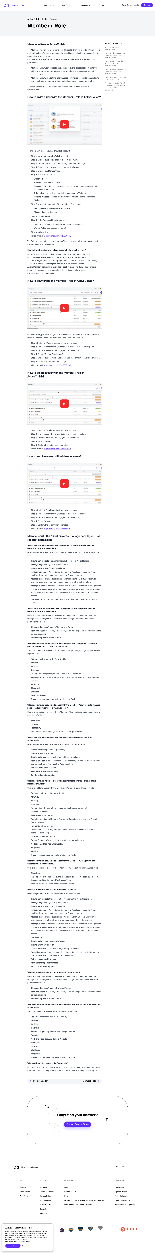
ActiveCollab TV (70, 1192)
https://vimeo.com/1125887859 (57, 449)
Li (128, 1166)
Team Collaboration (123, 1196)
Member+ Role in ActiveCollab (112, 49)
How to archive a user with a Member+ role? (115, 79)
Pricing (101, 5)
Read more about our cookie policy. (17, 1241)
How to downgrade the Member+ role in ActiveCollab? (114, 64)
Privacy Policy (45, 1196)
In (123, 1166)
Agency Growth (121, 1192)
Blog (66, 1187)
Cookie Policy (45, 1200)
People (53, 19)
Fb (117, 1166)
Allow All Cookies (13, 1246)
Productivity (119, 1187)
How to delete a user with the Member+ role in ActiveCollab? (115, 72)
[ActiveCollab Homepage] (14, 5)
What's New (25, 1192)
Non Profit (24, 1196)
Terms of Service (47, 1192)
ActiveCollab (33, 19)
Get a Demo (127, 5)
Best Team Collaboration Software (78, 1205)
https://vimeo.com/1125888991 (57, 529)
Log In (136, 5)
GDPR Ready (45, 1205)
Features (48, 5)
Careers (43, 1187)
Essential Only (26, 1246)
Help (44, 19)
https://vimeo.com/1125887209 (57, 365)
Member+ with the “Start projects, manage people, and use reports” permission (115, 86)
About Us (44, 1213)
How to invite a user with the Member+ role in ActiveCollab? (115, 55)
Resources (84, 5)
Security (43, 1209)
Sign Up (147, 5)
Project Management (123, 1200)
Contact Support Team (77, 1124)
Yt (134, 1166)
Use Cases (66, 5)
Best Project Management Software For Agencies (84, 1200)
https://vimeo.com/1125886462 (57, 236)
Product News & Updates (125, 1205)
